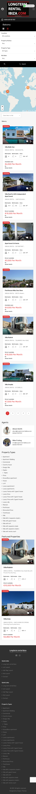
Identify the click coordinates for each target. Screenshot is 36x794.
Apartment (6, 457)
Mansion (5, 505)
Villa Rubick (9, 337)
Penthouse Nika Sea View (14, 290)
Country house (7, 465)
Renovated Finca (8, 510)
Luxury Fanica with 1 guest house (13, 491)
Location (4, 33)
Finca (4, 475)
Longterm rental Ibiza (18, 650)
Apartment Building (9, 459)
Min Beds (4, 55)
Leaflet (24, 110)
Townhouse (6, 513)
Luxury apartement (8, 486)
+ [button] (2, 106)
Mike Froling (17, 440)
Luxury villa (6, 502)
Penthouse (6, 507)
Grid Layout (6, 673)
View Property (18, 140)
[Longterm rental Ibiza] (18, 16)
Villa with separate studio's (11, 529)
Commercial (6, 462)
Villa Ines (7, 619)
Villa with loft (7, 523)
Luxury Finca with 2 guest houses (13, 499)
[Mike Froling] (7, 445)
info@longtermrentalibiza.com (21, 443)
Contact (5, 676)
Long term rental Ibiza (9, 664)
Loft (4, 483)
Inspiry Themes (22, 791)
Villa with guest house (9, 521)
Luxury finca (6, 494)
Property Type (5, 48)
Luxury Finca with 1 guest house (12, 497)
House (5, 481)
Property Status (6, 40)
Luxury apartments (8, 489)
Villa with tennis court (9, 531)
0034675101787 (17, 433)
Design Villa (6, 467)
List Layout (6, 667)
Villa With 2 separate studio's (11, 518)
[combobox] (18, 36)
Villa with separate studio (10, 526)
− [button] (2, 109)
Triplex (6, 473)
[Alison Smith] (7, 434)
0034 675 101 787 (9, 19)
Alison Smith (17, 429)
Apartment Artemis (12, 243)
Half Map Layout (8, 670)
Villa (4, 515)
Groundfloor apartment (10, 478)
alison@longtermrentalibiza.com (22, 431)
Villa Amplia (9, 384)
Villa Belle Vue (10, 147)
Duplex (5, 470)
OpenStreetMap (32, 110)
